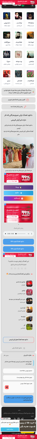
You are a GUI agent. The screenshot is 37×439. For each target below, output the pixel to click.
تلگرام (17, 193)
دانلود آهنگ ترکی (17, 348)
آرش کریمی (22, 131)
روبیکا (17, 187)
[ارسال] (7, 387)
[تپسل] (1, 6)
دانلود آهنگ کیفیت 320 (17, 242)
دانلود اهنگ (28, 125)
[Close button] (36, 418)
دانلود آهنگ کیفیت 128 (17, 249)
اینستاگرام (17, 198)
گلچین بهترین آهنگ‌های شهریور (16, 100)
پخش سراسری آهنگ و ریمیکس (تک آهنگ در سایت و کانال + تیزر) (19, 414)
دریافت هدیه (10, 429)
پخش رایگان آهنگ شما (17, 107)
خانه (19, 410)
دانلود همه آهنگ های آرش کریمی (18, 340)
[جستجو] (5, 5)
